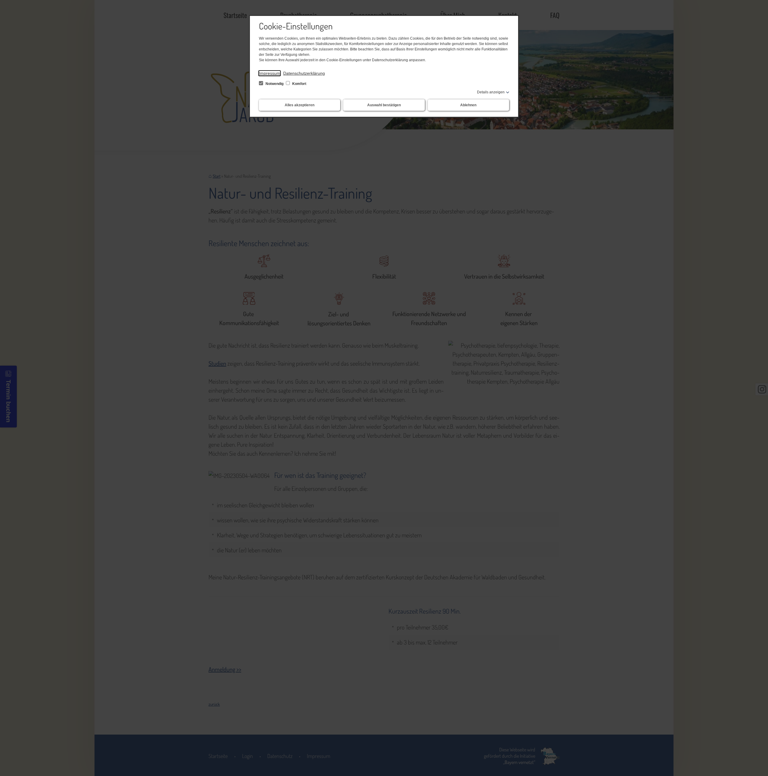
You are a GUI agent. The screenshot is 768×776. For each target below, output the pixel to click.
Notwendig (274, 84)
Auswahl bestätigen (384, 105)
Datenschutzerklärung (304, 73)
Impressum (269, 73)
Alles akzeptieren (299, 105)
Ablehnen (468, 105)
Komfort (298, 84)
